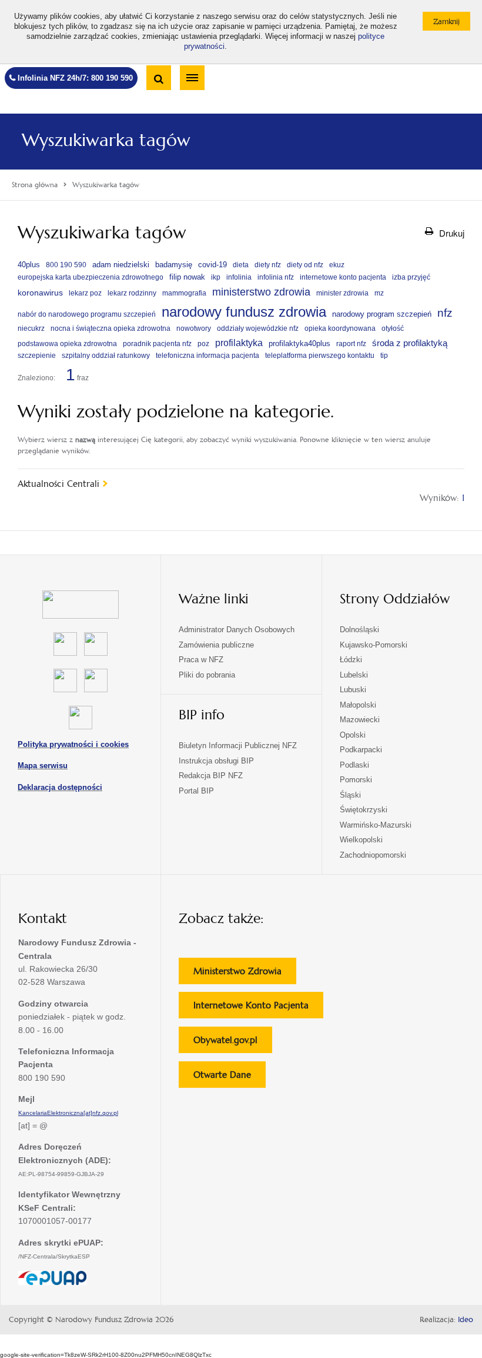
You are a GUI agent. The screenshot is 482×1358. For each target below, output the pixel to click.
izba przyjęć (411, 277)
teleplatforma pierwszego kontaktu (319, 355)
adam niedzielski (120, 264)
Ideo (465, 1319)
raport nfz (351, 344)
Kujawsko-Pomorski (373, 644)
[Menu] (192, 77)
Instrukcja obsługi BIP (216, 760)
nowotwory (193, 328)
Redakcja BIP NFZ (211, 775)
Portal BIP (196, 790)
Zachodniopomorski (373, 855)
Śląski (350, 795)
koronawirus (40, 292)
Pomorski (356, 779)
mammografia (184, 293)
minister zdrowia (342, 293)
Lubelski (354, 674)
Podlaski (354, 765)
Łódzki (351, 659)
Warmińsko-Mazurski (375, 825)
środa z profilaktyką (409, 343)
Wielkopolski (361, 839)
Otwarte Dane (229, 1078)
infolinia (239, 277)
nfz (445, 313)
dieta (241, 265)
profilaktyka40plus (299, 343)
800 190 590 (66, 265)
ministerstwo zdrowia (261, 291)
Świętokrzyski (363, 809)
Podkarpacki (361, 749)
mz (379, 293)
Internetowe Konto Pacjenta (258, 1008)
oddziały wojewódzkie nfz (258, 328)
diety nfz (268, 265)
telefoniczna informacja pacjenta (207, 355)
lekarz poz (85, 293)
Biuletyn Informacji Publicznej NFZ (238, 745)
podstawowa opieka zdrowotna (67, 344)
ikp (215, 277)
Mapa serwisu (43, 765)
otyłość (392, 328)
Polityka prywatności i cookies (73, 744)
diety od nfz (305, 265)
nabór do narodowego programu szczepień (87, 314)
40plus (29, 264)
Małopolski (358, 704)
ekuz (336, 265)
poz (203, 344)
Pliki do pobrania (207, 674)
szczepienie (37, 355)
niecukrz (31, 328)
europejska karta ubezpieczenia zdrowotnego (90, 277)
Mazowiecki (360, 719)
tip (384, 355)
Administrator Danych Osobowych (236, 629)
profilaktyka (239, 342)
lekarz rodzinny (132, 293)
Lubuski (353, 689)
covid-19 (212, 264)
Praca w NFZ (201, 659)
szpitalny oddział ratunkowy (106, 355)
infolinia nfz (275, 277)
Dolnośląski (359, 629)
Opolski (353, 735)
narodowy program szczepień (381, 314)
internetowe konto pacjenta (343, 277)
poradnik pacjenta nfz (157, 344)
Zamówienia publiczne (216, 644)
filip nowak (187, 277)
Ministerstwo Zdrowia (244, 974)
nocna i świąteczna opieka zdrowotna (110, 328)
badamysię (173, 264)
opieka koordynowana (340, 328)
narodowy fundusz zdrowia (244, 312)
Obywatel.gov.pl (232, 1043)
